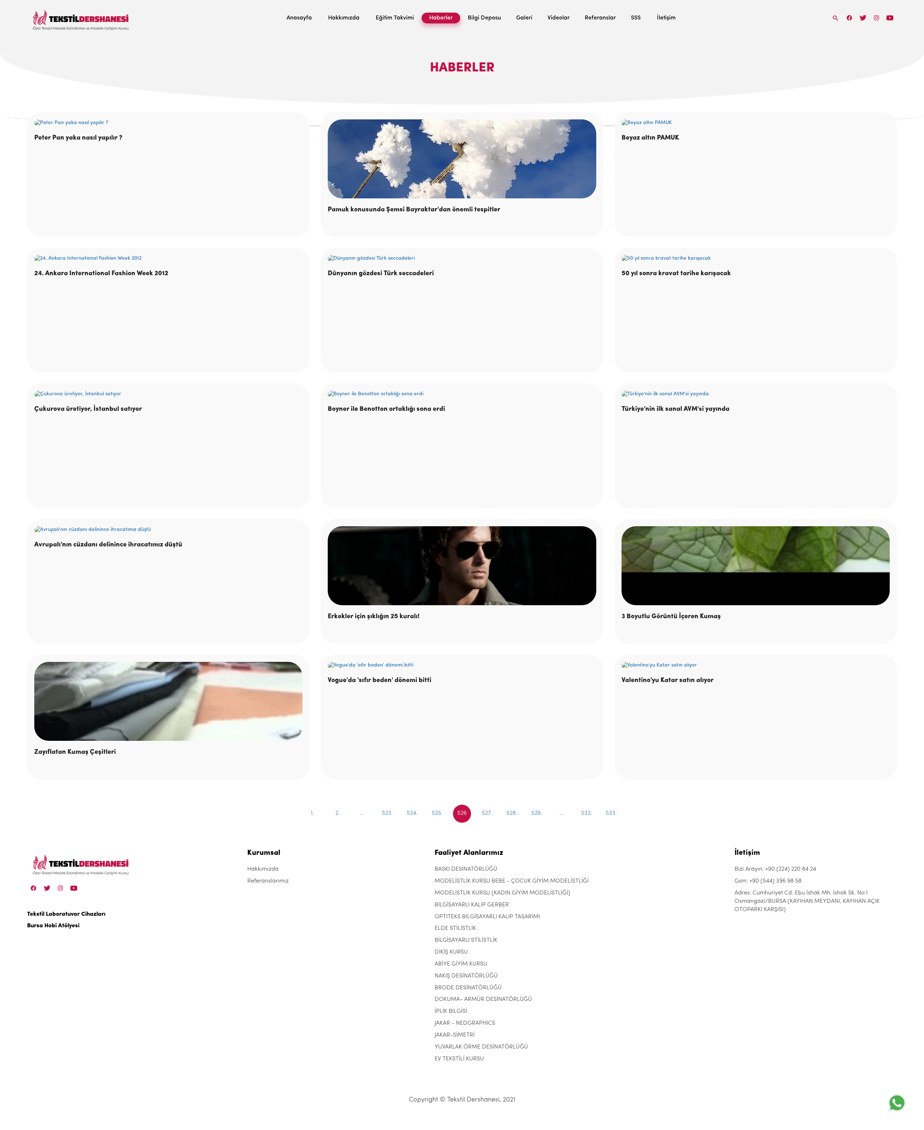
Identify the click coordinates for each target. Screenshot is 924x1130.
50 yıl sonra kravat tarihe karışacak (676, 274)
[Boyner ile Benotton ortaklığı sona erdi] (462, 394)
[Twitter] (863, 18)
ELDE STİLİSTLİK (455, 928)
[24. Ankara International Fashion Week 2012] (168, 258)
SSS (636, 18)
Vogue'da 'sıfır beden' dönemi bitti (379, 680)
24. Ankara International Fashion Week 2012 (101, 274)
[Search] (835, 18)
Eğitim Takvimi (395, 18)
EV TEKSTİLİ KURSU (459, 1059)
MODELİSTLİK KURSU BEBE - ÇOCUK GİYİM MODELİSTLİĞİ (512, 881)
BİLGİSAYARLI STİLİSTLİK (466, 940)
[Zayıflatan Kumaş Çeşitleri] (168, 701)
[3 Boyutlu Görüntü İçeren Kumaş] (756, 565)
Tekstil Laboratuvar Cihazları (66, 914)
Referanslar (600, 18)
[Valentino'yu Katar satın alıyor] (756, 665)
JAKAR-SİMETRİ (455, 1035)
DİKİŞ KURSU (451, 952)
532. (586, 813)
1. (312, 813)
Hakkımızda (343, 18)
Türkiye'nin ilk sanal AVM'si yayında (675, 409)
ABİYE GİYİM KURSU (461, 964)
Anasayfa (299, 18)
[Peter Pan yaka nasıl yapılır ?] (168, 123)
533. (611, 813)
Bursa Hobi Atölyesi (53, 926)
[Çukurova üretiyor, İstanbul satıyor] (168, 394)
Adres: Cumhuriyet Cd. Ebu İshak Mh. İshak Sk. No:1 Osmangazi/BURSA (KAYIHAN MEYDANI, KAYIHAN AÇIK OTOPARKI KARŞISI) (807, 901)
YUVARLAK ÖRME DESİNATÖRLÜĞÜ (481, 1047)
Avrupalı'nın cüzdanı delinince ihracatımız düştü (108, 545)
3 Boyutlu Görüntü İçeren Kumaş (671, 617)
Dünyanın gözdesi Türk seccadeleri (381, 274)
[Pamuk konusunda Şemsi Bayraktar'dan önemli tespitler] (462, 158)
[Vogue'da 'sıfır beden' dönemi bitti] (462, 665)
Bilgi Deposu (484, 18)
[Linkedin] (890, 18)
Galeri (524, 18)
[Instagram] (876, 18)
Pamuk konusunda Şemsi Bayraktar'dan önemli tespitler (414, 210)
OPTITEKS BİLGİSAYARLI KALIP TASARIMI (487, 917)
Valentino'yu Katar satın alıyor (668, 680)
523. (387, 813)
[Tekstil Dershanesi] (81, 18)
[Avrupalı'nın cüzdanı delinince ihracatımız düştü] (168, 529)
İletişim (666, 18)
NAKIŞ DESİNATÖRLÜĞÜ (466, 976)
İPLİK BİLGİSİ (451, 1011)
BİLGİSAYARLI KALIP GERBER (472, 905)
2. (337, 813)
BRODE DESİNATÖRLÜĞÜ (468, 988)
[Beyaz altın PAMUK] (756, 123)
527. (487, 813)
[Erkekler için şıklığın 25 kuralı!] (462, 565)
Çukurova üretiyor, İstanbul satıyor (88, 409)
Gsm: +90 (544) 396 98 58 (768, 881)
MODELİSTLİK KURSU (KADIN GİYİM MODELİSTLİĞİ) (502, 893)
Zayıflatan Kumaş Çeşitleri (75, 752)
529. (536, 813)
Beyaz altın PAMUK (650, 138)
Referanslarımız (268, 881)
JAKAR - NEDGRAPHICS (465, 1023)
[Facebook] (849, 18)
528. (511, 813)
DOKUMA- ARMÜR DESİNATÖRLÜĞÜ (483, 999)
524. (412, 813)
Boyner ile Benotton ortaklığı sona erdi (386, 409)
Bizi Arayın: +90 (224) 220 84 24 (775, 869)
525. (437, 813)
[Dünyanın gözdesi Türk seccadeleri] (462, 258)
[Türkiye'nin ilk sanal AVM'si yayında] (756, 394)
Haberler (441, 18)
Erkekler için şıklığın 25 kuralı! (373, 617)
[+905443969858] (897, 1102)
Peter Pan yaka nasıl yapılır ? (78, 138)
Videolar (559, 18)
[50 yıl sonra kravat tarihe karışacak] (756, 258)
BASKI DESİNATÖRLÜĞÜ (466, 869)
